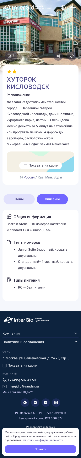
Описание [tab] (52, 199)
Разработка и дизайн (40, 427)
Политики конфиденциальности (42, 440)
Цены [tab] (19, 199)
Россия (29, 177)
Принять (41, 449)
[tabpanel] (40, 255)
